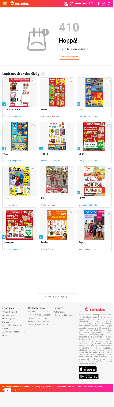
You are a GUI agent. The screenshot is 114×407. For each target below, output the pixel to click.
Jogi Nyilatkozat (47, 387)
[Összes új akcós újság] (43, 74)
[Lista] (103, 3)
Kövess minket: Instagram (39, 318)
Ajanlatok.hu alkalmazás (12, 325)
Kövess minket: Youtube (38, 321)
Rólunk (5, 328)
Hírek (4, 335)
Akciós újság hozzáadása (13, 332)
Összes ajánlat (8, 318)
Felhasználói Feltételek (65, 387)
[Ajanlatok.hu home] (19, 3)
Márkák (5, 322)
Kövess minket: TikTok (38, 325)
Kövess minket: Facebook (39, 315)
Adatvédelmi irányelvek (86, 387)
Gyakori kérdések (9, 312)
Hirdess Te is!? (8, 315)
